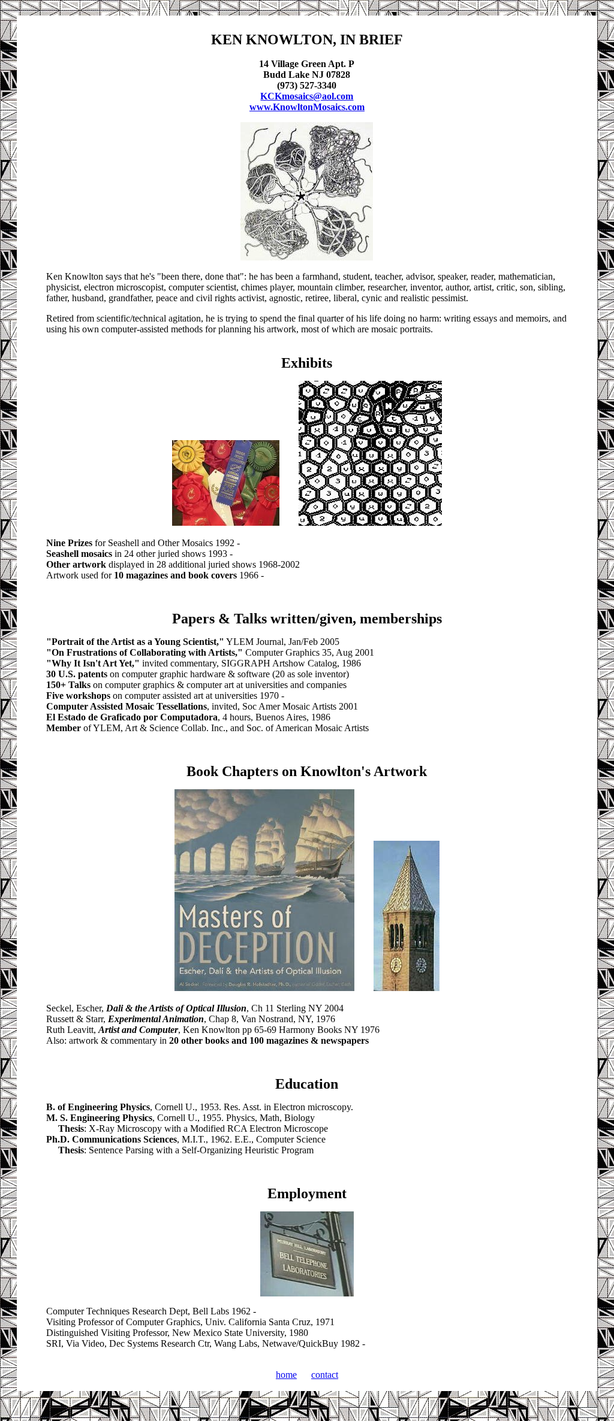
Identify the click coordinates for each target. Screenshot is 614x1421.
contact (324, 1375)
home (286, 1375)
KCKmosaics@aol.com (306, 96)
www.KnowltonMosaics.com (307, 107)
